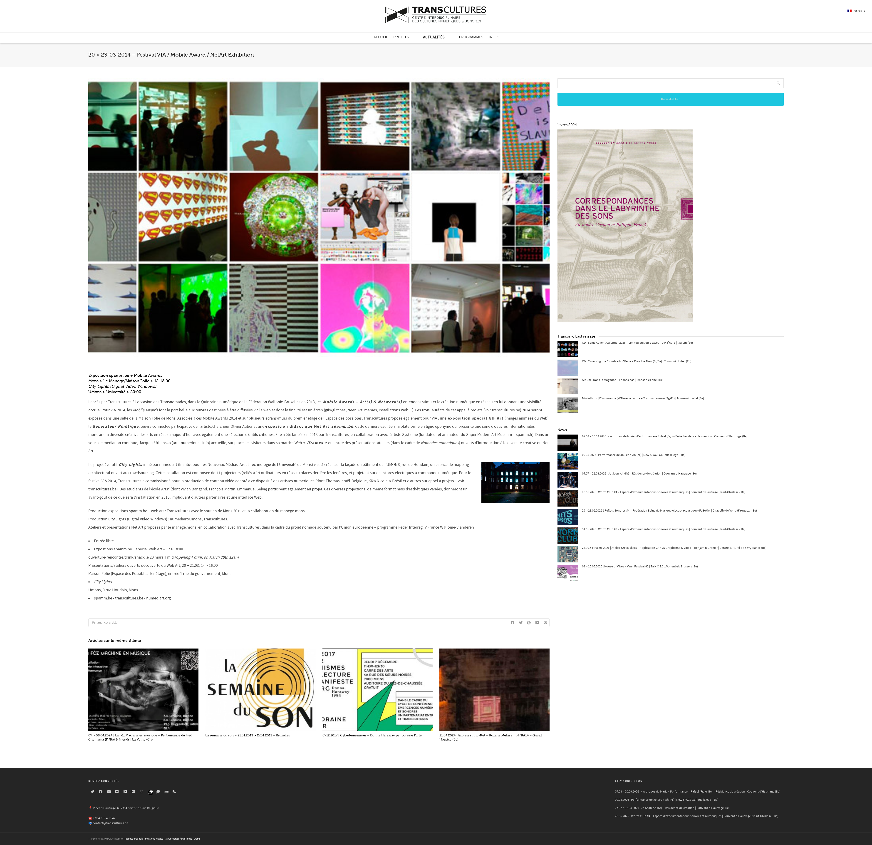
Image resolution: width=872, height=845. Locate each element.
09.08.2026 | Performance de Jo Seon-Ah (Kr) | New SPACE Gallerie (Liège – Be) (633, 455)
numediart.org (158, 598)
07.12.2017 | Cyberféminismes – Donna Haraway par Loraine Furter (372, 735)
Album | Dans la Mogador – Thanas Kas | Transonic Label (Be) (623, 380)
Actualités (434, 37)
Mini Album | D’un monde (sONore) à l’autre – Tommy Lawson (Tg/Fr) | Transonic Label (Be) (643, 398)
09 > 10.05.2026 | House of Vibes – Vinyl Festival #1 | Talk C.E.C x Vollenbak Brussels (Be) (640, 566)
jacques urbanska (134, 838)
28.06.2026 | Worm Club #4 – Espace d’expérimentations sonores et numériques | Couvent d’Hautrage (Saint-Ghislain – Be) (663, 492)
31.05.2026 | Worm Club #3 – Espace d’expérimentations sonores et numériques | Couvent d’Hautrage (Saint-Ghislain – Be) (663, 529)
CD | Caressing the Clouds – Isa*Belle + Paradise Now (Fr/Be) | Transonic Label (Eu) (636, 361)
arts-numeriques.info (191, 442)
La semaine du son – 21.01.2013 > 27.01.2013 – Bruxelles (247, 735)
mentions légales (154, 838)
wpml (197, 838)
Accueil (381, 37)
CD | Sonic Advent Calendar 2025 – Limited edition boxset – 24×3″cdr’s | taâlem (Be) (637, 343)
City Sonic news (628, 781)
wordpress (173, 838)
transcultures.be (129, 598)
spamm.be (103, 598)
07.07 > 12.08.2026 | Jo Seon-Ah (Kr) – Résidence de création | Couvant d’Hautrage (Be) (639, 473)
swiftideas (186, 838)
